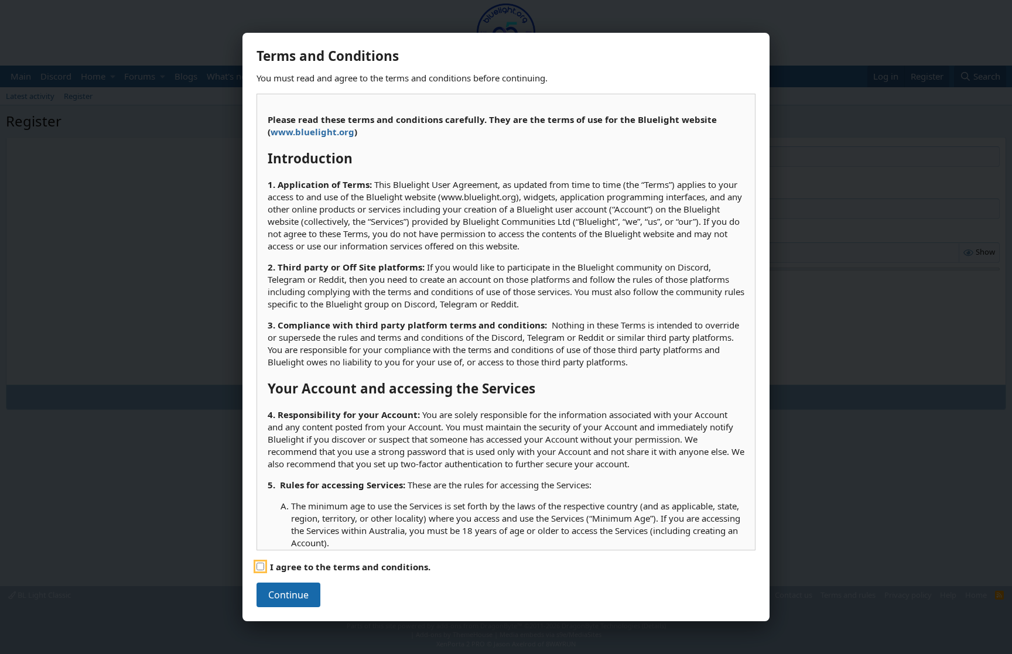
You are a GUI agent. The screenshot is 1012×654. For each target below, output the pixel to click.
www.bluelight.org (312, 132)
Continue (288, 594)
